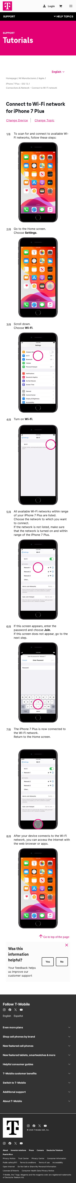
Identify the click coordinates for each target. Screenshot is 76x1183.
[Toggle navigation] (62, 16)
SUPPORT (9, 16)
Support (9, 33)
